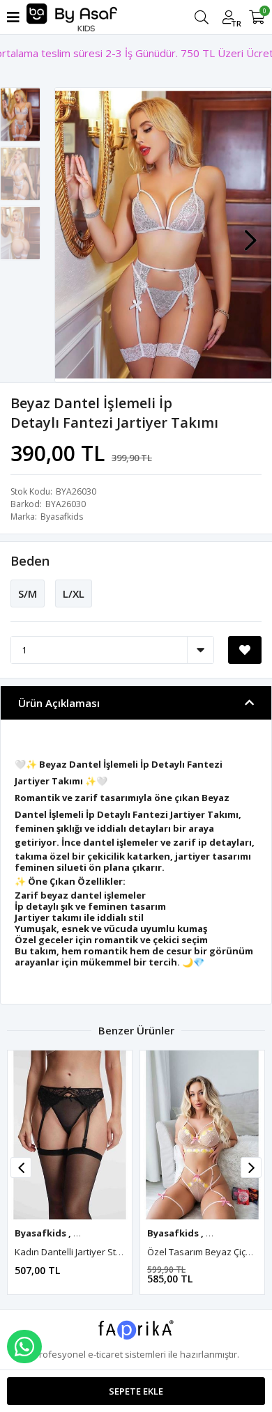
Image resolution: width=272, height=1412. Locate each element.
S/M (27, 593)
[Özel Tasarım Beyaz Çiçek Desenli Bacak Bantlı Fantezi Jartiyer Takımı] (202, 1135)
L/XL (73, 593)
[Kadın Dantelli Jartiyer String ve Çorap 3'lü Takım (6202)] (70, 1135)
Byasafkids (61, 516)
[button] (250, 233)
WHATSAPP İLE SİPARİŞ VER (24, 1346)
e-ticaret (105, 1354)
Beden (30, 560)
